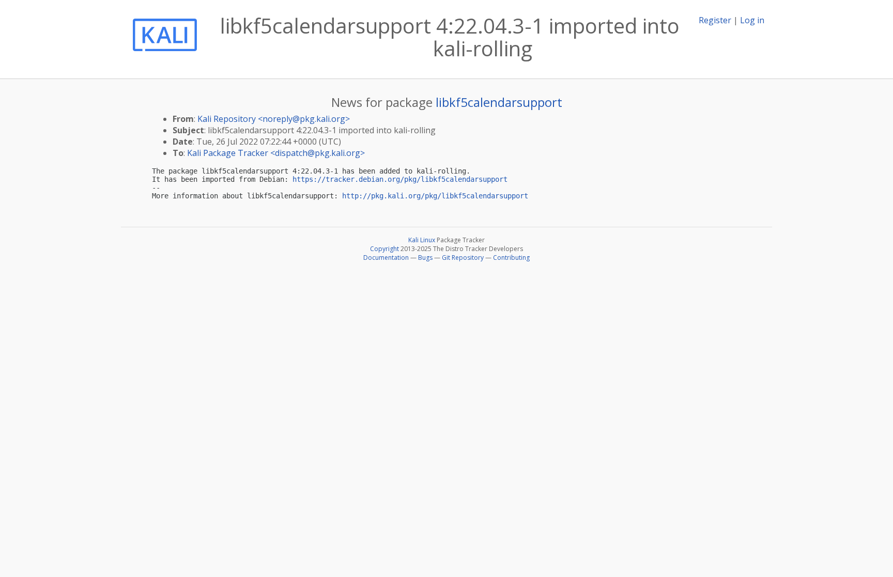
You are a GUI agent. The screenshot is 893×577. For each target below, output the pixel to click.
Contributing (511, 257)
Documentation (386, 257)
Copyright (384, 248)
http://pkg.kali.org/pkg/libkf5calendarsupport (435, 196)
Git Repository (463, 257)
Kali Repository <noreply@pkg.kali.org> (273, 118)
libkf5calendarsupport (499, 102)
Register (715, 20)
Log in (752, 20)
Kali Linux (421, 240)
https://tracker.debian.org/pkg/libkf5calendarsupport (399, 179)
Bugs (425, 257)
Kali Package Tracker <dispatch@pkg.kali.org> (276, 153)
